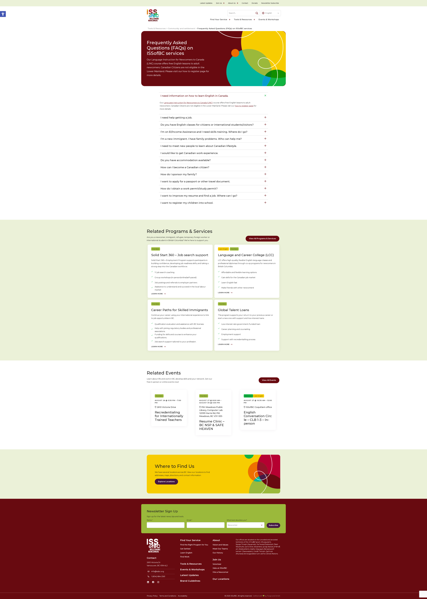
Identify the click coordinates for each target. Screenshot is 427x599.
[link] (3, 14)
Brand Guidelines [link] (190, 581)
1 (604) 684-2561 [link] (158, 576)
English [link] (268, 13)
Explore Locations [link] (166, 482)
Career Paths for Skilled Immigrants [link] (179, 310)
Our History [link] (218, 553)
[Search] (257, 13)
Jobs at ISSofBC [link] (220, 568)
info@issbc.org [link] (157, 571)
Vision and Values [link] (220, 545)
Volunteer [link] (217, 564)
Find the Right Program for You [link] (194, 545)
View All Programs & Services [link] (262, 239)
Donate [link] (255, 3)
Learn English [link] (223, 249)
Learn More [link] (157, 294)
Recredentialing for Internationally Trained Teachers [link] (169, 416)
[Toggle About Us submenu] (238, 3)
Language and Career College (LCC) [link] (246, 255)
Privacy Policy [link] (152, 596)
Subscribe (273, 525)
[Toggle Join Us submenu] (224, 3)
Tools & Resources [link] (243, 19)
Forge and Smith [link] (273, 596)
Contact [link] (245, 3)
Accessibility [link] (182, 596)
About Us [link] (232, 3)
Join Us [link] (219, 3)
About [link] (216, 540)
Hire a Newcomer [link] (220, 572)
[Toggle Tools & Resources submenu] (254, 19)
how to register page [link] (244, 106)
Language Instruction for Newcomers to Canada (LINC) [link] (188, 103)
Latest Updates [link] (206, 3)
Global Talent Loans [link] (233, 310)
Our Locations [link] (221, 579)
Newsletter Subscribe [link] (270, 3)
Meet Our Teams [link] (220, 549)
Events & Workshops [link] (269, 19)
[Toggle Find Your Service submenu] (230, 19)
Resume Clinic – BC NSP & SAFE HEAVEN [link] (211, 425)
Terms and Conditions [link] (167, 596)
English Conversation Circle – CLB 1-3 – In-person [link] (258, 417)
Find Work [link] (155, 249)
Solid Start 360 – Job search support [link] (179, 255)
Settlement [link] (248, 396)
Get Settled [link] (185, 549)
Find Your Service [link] (218, 19)
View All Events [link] (269, 380)
